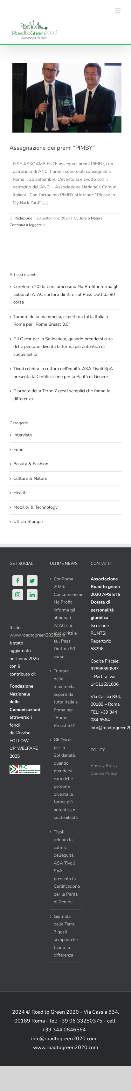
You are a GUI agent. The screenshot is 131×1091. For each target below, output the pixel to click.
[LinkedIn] (32, 594)
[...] (45, 202)
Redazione (23, 218)
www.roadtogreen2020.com (37, 635)
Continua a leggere (26, 224)
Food (18, 450)
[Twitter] (32, 580)
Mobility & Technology (35, 507)
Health (20, 493)
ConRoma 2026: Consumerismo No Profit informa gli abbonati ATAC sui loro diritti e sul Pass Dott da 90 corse (65, 294)
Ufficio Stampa (28, 522)
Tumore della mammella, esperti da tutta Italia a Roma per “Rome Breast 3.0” (66, 698)
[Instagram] (17, 594)
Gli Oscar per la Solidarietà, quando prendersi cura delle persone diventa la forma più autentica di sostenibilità (63, 346)
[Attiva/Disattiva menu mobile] (118, 10)
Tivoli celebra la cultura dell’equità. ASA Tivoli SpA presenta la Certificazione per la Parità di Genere (66, 867)
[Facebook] (17, 580)
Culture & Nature (88, 218)
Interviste (22, 435)
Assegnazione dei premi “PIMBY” (52, 148)
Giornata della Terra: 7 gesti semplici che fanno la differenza (66, 935)
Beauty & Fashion (30, 464)
